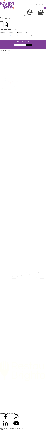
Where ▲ (16, 29)
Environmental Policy (12, 428)
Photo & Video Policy (18, 428)
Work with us (9, 413)
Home (1, 413)
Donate (45, 4)
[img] (26, 32)
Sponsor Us (37, 4)
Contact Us (3, 413)
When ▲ (10, 29)
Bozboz (3, 429)
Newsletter (14, 413)
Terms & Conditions (2, 428)
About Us (6, 413)
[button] (45, 8)
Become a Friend (41, 4)
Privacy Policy (7, 428)
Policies (22, 428)
